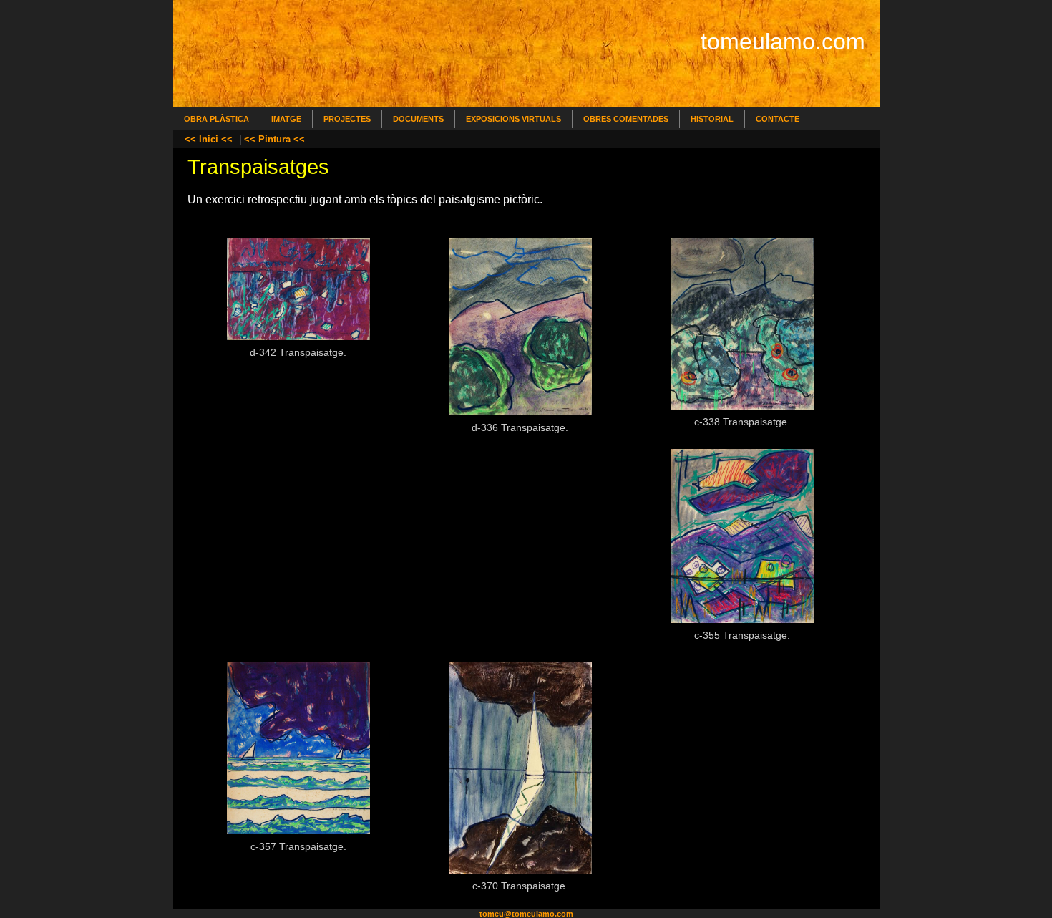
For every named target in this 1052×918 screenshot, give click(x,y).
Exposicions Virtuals (513, 119)
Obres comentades (625, 119)
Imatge (286, 119)
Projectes (347, 119)
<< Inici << (209, 139)
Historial (712, 119)
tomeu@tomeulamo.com (526, 913)
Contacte (777, 119)
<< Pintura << (274, 139)
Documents (418, 119)
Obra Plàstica (216, 119)
